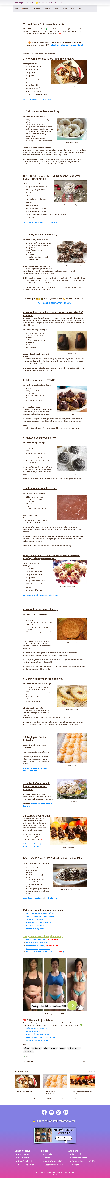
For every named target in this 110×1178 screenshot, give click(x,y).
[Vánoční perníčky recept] (27, 1081)
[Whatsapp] (58, 1112)
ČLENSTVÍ (30, 3)
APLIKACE (59, 3)
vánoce (26, 1048)
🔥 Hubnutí (24, 8)
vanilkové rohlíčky (74, 1048)
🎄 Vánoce (26, 1056)
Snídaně (64, 8)
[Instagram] (65, 1112)
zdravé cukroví (36, 1048)
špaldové (62, 1048)
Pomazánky (47, 8)
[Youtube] (51, 1112)
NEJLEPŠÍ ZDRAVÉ (55, 1121)
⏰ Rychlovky (36, 8)
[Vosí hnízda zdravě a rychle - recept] (82, 1081)
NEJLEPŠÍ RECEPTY (46, 3)
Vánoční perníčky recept (25, 1091)
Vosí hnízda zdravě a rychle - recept (82, 1092)
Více (79, 8)
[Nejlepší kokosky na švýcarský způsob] (55, 1081)
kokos (46, 1048)
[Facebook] (44, 1112)
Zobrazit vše (92, 1071)
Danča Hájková (19, 3)
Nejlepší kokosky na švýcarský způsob (51, 1092)
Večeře (72, 8)
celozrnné (53, 1048)
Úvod (16, 8)
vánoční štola (28, 1052)
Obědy (56, 8)
